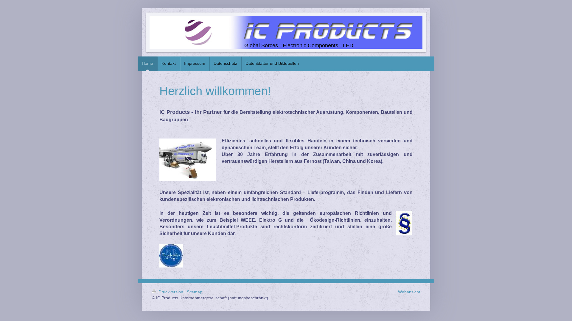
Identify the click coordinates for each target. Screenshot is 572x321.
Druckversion (170, 291)
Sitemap (194, 291)
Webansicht (409, 291)
